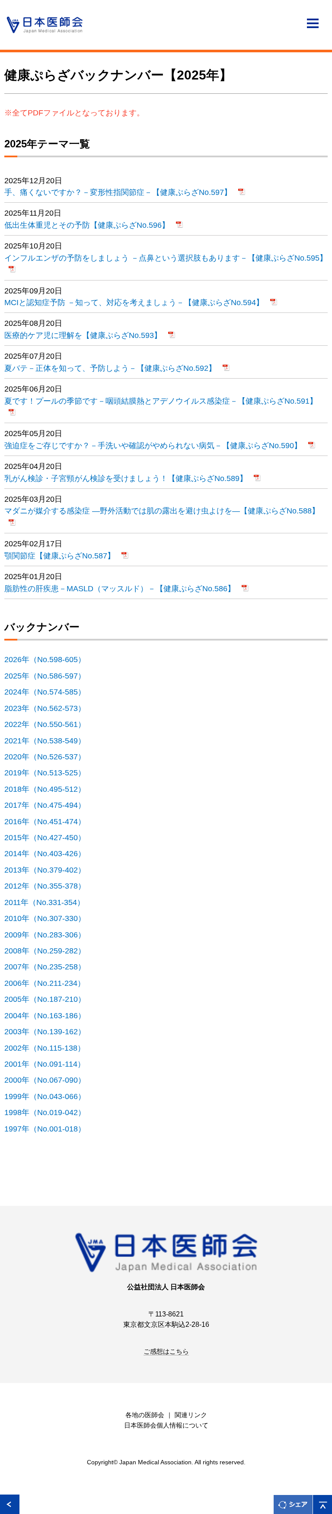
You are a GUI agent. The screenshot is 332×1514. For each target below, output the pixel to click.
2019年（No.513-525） (50, 772)
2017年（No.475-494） (50, 805)
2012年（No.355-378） (50, 885)
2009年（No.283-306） (50, 934)
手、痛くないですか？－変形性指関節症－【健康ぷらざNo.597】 (119, 192)
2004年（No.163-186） (50, 1015)
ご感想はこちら (166, 1351)
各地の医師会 (144, 1415)
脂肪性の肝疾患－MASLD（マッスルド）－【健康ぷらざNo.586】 (120, 588)
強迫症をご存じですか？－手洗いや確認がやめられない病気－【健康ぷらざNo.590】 (154, 445)
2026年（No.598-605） (50, 659)
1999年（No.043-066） (50, 1096)
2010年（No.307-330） (50, 918)
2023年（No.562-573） (50, 708)
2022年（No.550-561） (50, 724)
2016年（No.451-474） (50, 821)
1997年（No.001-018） (50, 1128)
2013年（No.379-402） (50, 869)
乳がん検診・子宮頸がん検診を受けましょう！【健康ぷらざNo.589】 (126, 478)
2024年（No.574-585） (50, 691)
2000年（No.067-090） (50, 1079)
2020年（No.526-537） (50, 756)
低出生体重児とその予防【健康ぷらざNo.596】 (88, 224)
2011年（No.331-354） (49, 902)
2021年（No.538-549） (50, 740)
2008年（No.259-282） (50, 950)
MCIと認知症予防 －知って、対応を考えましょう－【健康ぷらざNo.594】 (135, 302)
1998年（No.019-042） (50, 1112)
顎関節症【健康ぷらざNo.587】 (60, 555)
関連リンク (191, 1415)
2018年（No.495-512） (50, 789)
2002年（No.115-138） (49, 1047)
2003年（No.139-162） (50, 1031)
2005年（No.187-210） (50, 999)
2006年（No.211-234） (49, 983)
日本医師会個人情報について (166, 1425)
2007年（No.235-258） (50, 966)
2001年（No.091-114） (49, 1063)
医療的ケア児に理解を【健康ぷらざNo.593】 (84, 335)
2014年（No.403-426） (50, 853)
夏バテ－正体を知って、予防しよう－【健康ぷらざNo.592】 (111, 368)
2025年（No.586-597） (50, 675)
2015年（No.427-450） (50, 837)
